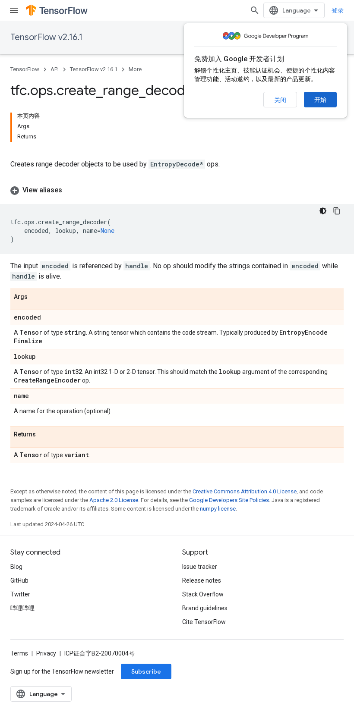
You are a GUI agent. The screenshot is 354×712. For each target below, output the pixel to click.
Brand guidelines (205, 608)
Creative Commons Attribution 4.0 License (245, 491)
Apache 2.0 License (113, 500)
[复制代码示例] (337, 211)
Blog (16, 566)
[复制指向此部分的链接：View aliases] (70, 190)
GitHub (19, 580)
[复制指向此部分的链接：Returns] (44, 435)
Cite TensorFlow (204, 621)
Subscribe (146, 671)
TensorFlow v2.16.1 (46, 37)
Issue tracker (199, 566)
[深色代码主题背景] (323, 211)
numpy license (218, 508)
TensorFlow (24, 69)
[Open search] (255, 10)
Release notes (201, 580)
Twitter (20, 594)
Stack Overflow (203, 594)
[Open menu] (13, 10)
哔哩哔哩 (22, 608)
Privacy (46, 653)
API (55, 69)
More (135, 69)
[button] (177, 190)
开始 (320, 100)
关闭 (280, 100)
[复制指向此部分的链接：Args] (36, 297)
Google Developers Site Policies (229, 500)
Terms (19, 653)
